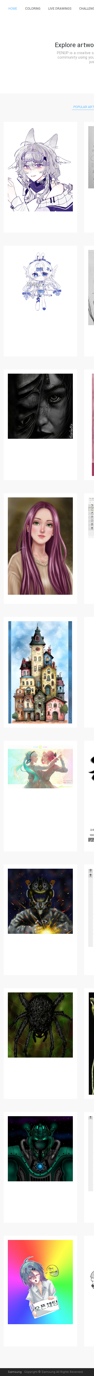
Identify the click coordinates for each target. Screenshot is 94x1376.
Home (12, 8)
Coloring (32, 8)
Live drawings (59, 8)
